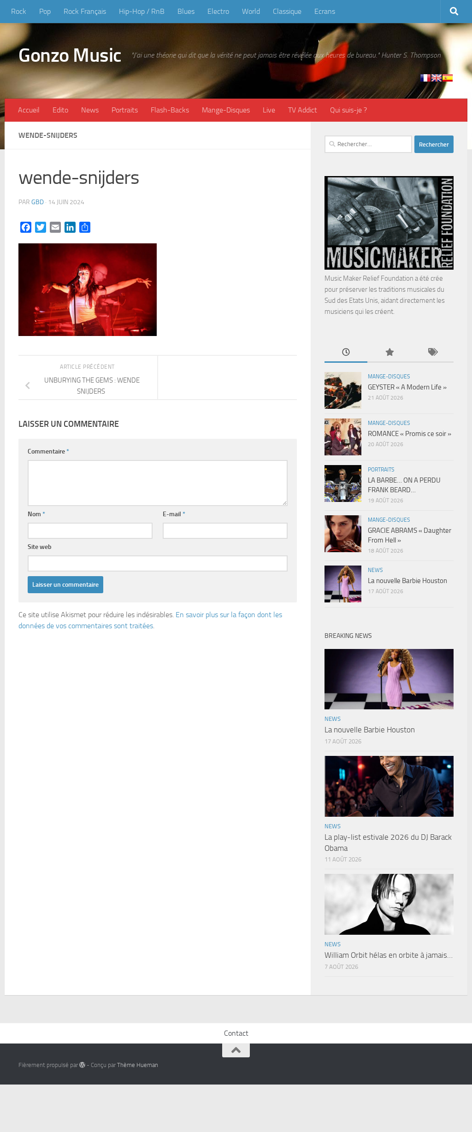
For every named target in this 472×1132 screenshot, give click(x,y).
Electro (218, 11)
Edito (60, 110)
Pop (45, 11)
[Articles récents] (345, 353)
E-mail (174, 514)
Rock (18, 11)
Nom (36, 514)
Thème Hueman (137, 1064)
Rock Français (85, 11)
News (90, 110)
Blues (186, 11)
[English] (436, 78)
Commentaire (48, 451)
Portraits (125, 110)
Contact (236, 1033)
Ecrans (324, 11)
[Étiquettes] (432, 353)
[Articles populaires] (388, 353)
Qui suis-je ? (348, 110)
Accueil (29, 110)
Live (269, 110)
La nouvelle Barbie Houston (407, 581)
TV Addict (302, 110)
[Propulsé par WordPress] (82, 1065)
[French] (425, 78)
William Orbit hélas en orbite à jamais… (388, 955)
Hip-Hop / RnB (142, 11)
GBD (37, 202)
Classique (287, 11)
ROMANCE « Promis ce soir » (409, 434)
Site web (40, 547)
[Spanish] (447, 78)
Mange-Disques (226, 110)
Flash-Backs (170, 110)
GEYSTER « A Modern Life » (407, 387)
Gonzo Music (70, 55)
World (251, 11)
